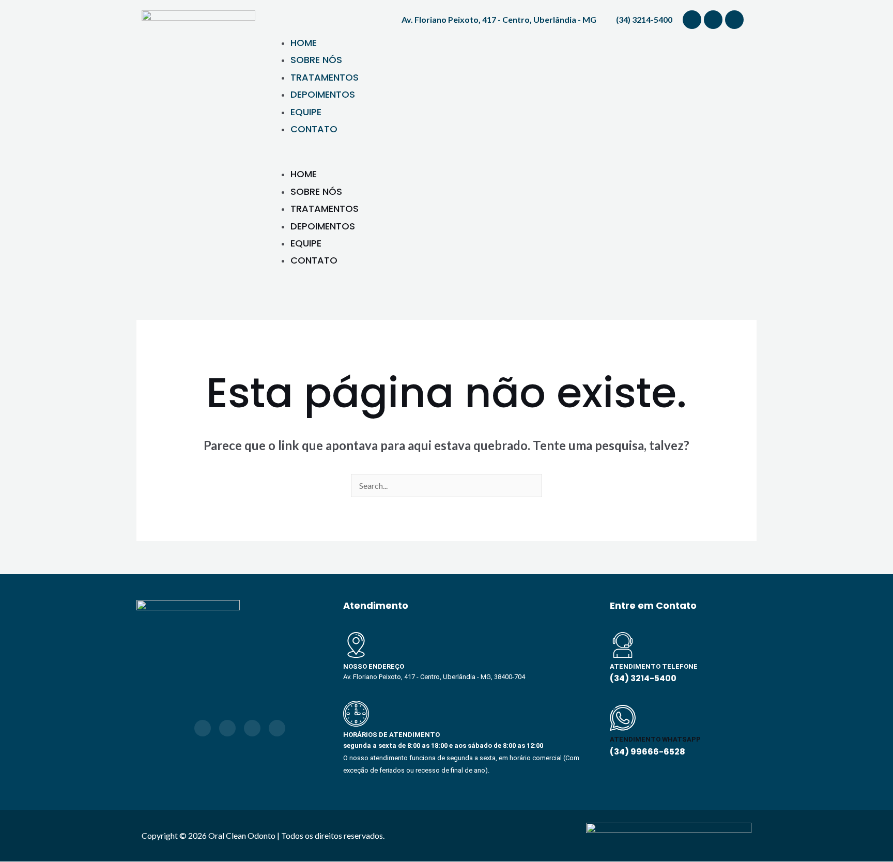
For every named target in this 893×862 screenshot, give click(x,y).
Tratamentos (324, 77)
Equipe (305, 111)
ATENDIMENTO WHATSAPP (655, 739)
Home (303, 42)
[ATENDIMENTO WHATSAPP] (623, 718)
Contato (313, 128)
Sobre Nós (316, 59)
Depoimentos (322, 94)
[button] (508, 158)
